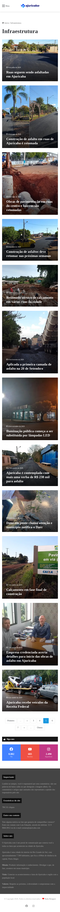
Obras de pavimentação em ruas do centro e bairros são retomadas (29, 206)
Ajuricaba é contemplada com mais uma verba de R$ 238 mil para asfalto (28, 477)
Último (40, 728)
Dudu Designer (50, 899)
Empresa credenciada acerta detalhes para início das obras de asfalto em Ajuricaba (29, 656)
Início (6, 23)
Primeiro (10, 721)
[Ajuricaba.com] (30, 6)
